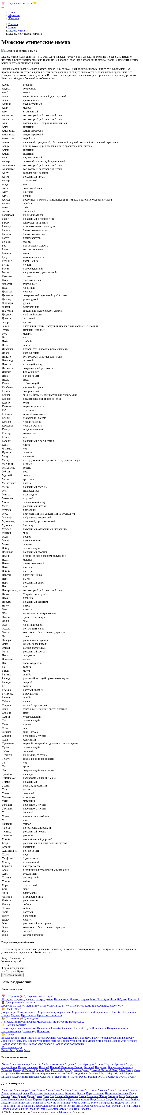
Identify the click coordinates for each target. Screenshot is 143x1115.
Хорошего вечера (82, 1012)
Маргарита (39, 1102)
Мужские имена (18, 30)
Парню (44, 1005)
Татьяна (6, 1108)
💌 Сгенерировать (12, 975)
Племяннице (61, 999)
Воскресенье (76, 1021)
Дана (14, 1096)
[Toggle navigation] (2, 7)
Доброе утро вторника (74, 1040)
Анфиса (132, 1090)
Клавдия (55, 1099)
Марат (103, 1073)
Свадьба (67, 1028)
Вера (89, 1093)
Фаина (24, 1108)
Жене (113, 999)
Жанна (103, 1096)
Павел (58, 1076)
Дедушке (103, 1005)
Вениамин (67, 1067)
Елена (82, 1096)
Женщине (7, 999)
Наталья (131, 1102)
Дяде (95, 1005)
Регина (71, 1105)
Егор (115, 1070)
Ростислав (112, 1076)
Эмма (62, 1108)
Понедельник (9, 1021)
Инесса (12, 1099)
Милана (85, 1102)
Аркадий (88, 1064)
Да (7, 964)
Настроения (129, 1012)
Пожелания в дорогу (121, 1037)
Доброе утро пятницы (14, 1043)
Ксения (85, 1099)
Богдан (5, 1067)
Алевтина (7, 1090)
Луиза (126, 1099)
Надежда (120, 1102)
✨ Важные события (13, 1024)
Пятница (52, 1021)
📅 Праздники (10, 996)
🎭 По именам (10, 1018)
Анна (110, 1090)
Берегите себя (100, 1037)
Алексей (36, 1064)
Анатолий (58, 1064)
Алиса (49, 1090)
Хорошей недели (67, 1037)
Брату (12, 1005)
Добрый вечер (101, 1012)
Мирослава (107, 1102)
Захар (129, 1070)
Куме (106, 999)
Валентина (36, 1093)
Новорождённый (11, 1028)
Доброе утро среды (99, 1040)
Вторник (23, 1021)
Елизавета (92, 1096)
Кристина (74, 1099)
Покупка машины (117, 1028)
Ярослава (85, 1108)
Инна (20, 1099)
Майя (16, 1102)
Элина (44, 1108)
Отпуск (86, 1028)
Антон (78, 1064)
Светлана (95, 1105)
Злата (122, 1096)
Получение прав (11, 1031)
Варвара (59, 1093)
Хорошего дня (46, 1012)
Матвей (119, 1073)
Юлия (69, 1108)
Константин (58, 1073)
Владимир (101, 1067)
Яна (76, 1108)
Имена (12, 12)
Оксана (28, 1105)
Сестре (40, 999)
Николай (34, 1076)
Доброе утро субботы (41, 1043)
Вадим (22, 1067)
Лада (93, 1099)
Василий (55, 1067)
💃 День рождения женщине (37, 996)
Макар (84, 1073)
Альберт (46, 1064)
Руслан (123, 1076)
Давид (67, 1070)
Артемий (119, 1064)
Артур (129, 1064)
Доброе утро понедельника (44, 1040)
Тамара (135, 1105)
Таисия (126, 1105)
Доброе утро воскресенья (69, 1043)
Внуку (66, 1005)
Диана (38, 1096)
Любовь (135, 1099)
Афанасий (16, 1093)
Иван (137, 1070)
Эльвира (53, 1108)
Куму (88, 1005)
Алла (57, 1090)
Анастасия (78, 1090)
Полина (53, 1105)
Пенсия (77, 1028)
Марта (69, 1102)
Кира (46, 1099)
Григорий (57, 1070)
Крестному (116, 1005)
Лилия (118, 1099)
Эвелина (34, 1108)
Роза (86, 1105)
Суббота (63, 1021)
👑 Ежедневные (11, 1008)
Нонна (19, 1105)
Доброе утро (8, 1012)
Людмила (7, 1102)
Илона (134, 1096)
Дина (46, 1096)
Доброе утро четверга (124, 1040)
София (117, 1105)
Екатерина (71, 1096)
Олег (43, 1076)
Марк (110, 1073)
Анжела (102, 1090)
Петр (66, 1076)
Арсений (100, 1064)
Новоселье (43, 1031)
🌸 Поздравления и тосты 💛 (19, 3)
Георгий (30, 1070)
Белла (26, 1093)
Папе (73, 1005)
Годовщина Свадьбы (49, 1028)
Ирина (28, 1099)
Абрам (5, 1064)
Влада (132, 1093)
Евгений (106, 1070)
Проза (20, 971)
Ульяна (16, 1108)
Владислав (114, 1067)
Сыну (20, 1005)
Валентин (32, 1067)
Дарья (30, 1096)
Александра (21, 1090)
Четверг (42, 1021)
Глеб (47, 1070)
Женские (13, 18)
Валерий (44, 1067)
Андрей (69, 1064)
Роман (101, 1076)
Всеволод (127, 1067)
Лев (68, 1073)
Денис (85, 1070)
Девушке (29, 999)
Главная (13, 24)
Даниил (76, 1070)
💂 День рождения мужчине (18, 1002)
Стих (9, 971)
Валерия (49, 1093)
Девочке (75, 999)
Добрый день (63, 1012)
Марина (51, 1102)
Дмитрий (95, 1070)
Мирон (128, 1073)
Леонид (75, 1073)
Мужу (80, 1005)
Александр (23, 1064)
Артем (110, 1064)
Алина (41, 1090)
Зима (27, 1050)
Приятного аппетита (49, 1015)
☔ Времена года (11, 1047)
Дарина (21, 1096)
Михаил (6, 1076)
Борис (13, 1067)
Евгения (60, 1096)
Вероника (98, 1093)
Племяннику (32, 1005)
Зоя (128, 1096)
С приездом (84, 1037)
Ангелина (91, 1090)
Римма (80, 1105)
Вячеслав (6, 1070)
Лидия (109, 1099)
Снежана (107, 1105)
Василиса (70, 1093)
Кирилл (45, 1073)
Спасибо (116, 1012)
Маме (93, 999)
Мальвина (26, 1102)
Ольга (44, 1105)
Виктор (78, 1067)
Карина (37, 1099)
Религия (51, 1037)
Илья (12, 1073)
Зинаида (113, 1096)
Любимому (20, 1040)
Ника (4, 1105)
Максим (94, 1073)
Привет (5, 1015)
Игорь (5, 1073)
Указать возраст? (11, 961)
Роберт (83, 1076)
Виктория (111, 1093)
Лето (12, 1050)
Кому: (4, 958)
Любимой (7, 1040)
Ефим (122, 1070)
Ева (52, 1096)
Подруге (19, 999)
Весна (5, 1050)
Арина (5, 1093)
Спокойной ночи (27, 1012)
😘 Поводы (8, 1034)
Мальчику (55, 1005)
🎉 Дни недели (29, 1018)
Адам (13, 1064)
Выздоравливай (10, 1037)
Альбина (65, 1090)
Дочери (48, 999)
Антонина (121, 1090)
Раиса (62, 1105)
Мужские (14, 15)
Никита (23, 1076)
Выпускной (29, 1028)
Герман (40, 1070)
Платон (74, 1076)
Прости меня (28, 1015)
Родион (92, 1076)
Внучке (85, 999)
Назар (15, 1076)
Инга (4, 1099)
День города (29, 1031)
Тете (100, 999)
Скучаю (15, 1015)
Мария (61, 1102)
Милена (95, 1102)
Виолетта (123, 1093)
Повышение (99, 1028)
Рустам (132, 1076)
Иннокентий (23, 1073)
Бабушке (122, 999)
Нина (11, 1105)
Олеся (37, 1105)
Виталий (89, 1067)
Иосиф (36, 1073)
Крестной (134, 999)
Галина (5, 1096)
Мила (77, 1102)
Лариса (100, 1099)
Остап (50, 1076)
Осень (19, 1050)
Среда (32, 1021)
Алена (32, 1090)
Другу (5, 1005)
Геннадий (19, 1070)
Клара (63, 1099)
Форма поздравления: (14, 968)
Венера (81, 1093)
